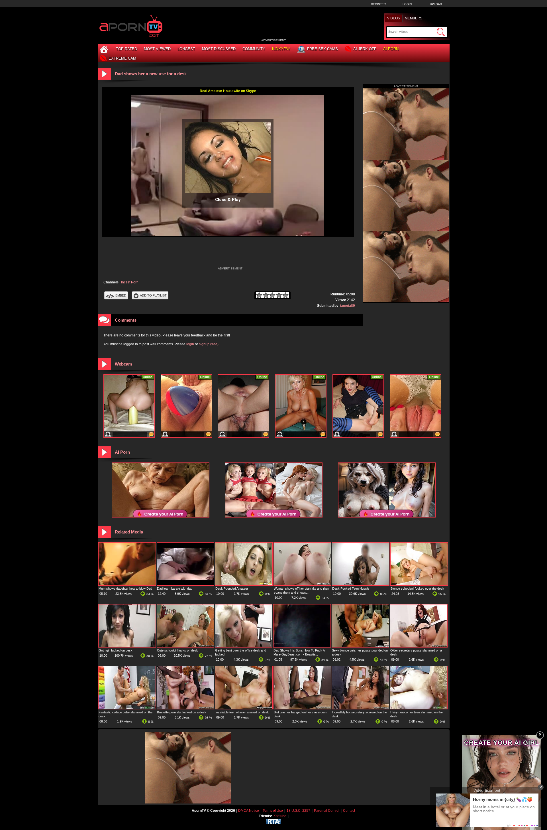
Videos (393, 18)
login (190, 344)
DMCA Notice (248, 811)
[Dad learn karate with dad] (185, 584)
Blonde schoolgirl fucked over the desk (417, 588)
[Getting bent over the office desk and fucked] (243, 646)
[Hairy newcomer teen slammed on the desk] (418, 708)
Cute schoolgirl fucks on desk (177, 650)
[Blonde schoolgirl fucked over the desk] (419, 584)
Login (407, 4)
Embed (120, 295)
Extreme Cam (122, 58)
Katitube (280, 816)
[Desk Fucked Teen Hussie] (360, 584)
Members (413, 18)
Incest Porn (129, 282)
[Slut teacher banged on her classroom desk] (302, 708)
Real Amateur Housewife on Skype (228, 91)
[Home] (104, 49)
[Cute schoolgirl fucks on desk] (185, 646)
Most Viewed (157, 49)
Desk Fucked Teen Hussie (350, 588)
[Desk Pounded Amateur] (243, 584)
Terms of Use (273, 811)
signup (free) (209, 344)
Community (253, 49)
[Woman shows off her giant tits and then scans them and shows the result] (302, 584)
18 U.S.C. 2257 (298, 811)
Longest (186, 49)
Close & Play (228, 199)
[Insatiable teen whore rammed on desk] (243, 708)
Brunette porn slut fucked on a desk (181, 712)
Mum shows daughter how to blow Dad (125, 588)
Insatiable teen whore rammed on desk (242, 712)
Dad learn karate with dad (174, 588)
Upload (436, 4)
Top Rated (126, 49)
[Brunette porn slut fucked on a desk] (185, 708)
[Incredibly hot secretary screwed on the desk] (360, 708)
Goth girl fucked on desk (115, 650)
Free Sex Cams (322, 49)
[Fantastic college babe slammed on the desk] (127, 708)
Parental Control (326, 811)
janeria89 (347, 306)
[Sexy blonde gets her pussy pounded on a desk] (360, 646)
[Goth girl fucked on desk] (127, 646)
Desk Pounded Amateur (231, 588)
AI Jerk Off (364, 49)
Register (378, 4)
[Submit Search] (441, 32)
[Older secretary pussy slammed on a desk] (418, 646)
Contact (349, 811)
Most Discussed (219, 49)
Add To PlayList (153, 295)
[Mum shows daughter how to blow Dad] (127, 584)
